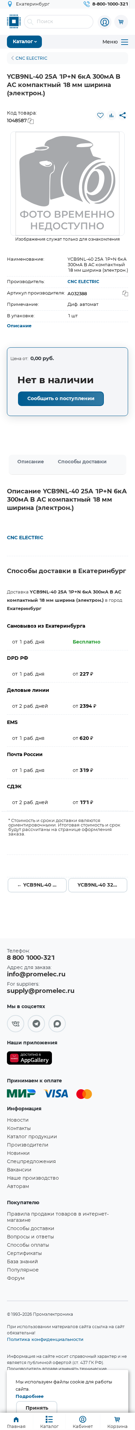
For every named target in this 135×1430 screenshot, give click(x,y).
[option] (67, 183)
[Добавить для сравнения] (111, 115)
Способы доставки (82, 462)
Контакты (19, 1128)
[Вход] (104, 22)
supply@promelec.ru (40, 991)
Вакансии (19, 1170)
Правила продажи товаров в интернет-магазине (58, 1217)
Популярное (23, 1270)
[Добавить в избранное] (100, 115)
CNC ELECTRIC (83, 282)
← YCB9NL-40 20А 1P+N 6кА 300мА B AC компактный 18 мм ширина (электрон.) (42, 885)
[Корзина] (121, 22)
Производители (27, 1145)
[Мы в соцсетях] (15, 1023)
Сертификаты (24, 1253)
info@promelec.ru (36, 975)
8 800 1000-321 (31, 958)
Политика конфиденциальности (45, 1339)
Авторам (18, 1186)
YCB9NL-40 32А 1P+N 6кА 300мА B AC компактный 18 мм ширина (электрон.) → (102, 885)
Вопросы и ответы (30, 1237)
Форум (16, 1278)
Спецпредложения (31, 1161)
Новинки (18, 1153)
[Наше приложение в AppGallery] (29, 1059)
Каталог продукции (32, 1136)
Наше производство (33, 1178)
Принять (37, 1408)
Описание (19, 326)
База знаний (22, 1261)
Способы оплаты (28, 1245)
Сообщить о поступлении (60, 398)
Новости (18, 1120)
